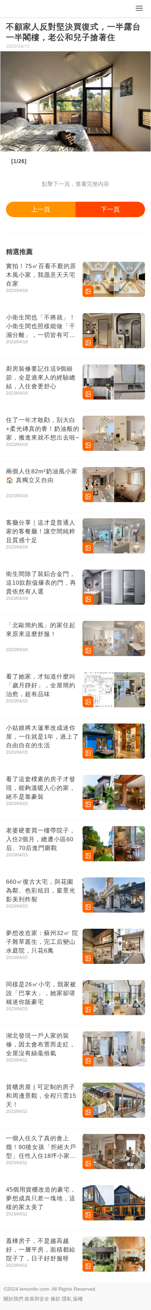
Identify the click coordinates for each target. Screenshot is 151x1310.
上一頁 (40, 209)
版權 (78, 1299)
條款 (55, 1299)
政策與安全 (37, 1299)
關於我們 (13, 1299)
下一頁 (110, 209)
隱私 (67, 1299)
